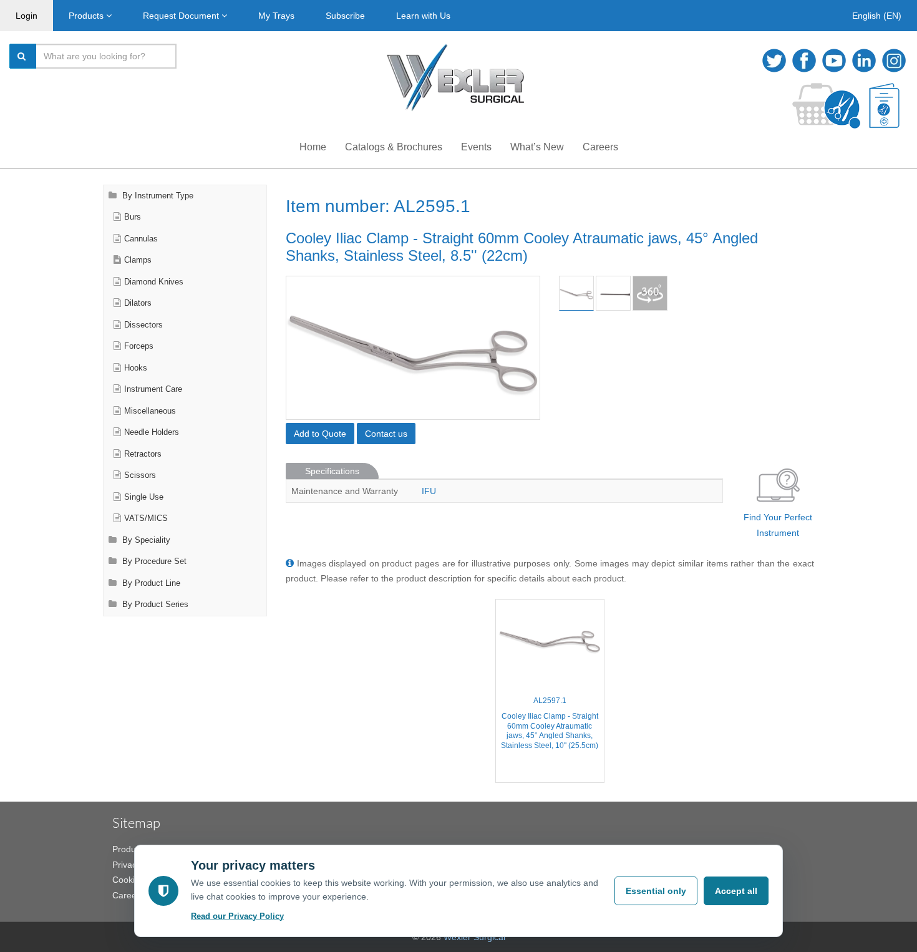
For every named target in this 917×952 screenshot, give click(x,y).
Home (312, 147)
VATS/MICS (146, 518)
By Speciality (145, 540)
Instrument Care (153, 389)
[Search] (23, 56)
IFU (429, 491)
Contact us (386, 434)
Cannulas (141, 239)
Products (87, 16)
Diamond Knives (153, 282)
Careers (600, 147)
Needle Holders (151, 432)
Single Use (143, 497)
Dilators (138, 303)
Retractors (143, 454)
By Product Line (150, 583)
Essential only (656, 891)
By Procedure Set (153, 561)
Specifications (332, 471)
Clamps (138, 260)
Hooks (135, 368)
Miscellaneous (150, 411)
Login (26, 16)
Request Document (182, 16)
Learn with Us (423, 16)
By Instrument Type (156, 196)
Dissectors (143, 325)
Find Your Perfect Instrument (778, 525)
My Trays (276, 16)
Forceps (138, 346)
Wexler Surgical (474, 937)
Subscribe (345, 16)
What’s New (537, 147)
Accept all (736, 891)
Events (476, 147)
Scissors (140, 475)
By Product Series (154, 604)
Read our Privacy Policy (237, 916)
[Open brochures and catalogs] (884, 105)
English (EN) (876, 16)
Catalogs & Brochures (393, 147)
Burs (132, 217)
